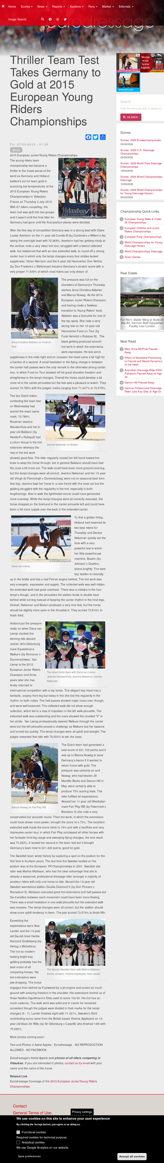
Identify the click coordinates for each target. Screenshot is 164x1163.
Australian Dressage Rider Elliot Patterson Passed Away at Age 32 (143, 373)
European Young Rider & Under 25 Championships (143, 220)
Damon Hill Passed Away (139, 382)
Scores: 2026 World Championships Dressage (141, 178)
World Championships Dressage (143, 251)
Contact (20, 1106)
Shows (16, 150)
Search (132, 117)
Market (107, 6)
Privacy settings (82, 1112)
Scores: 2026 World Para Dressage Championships (141, 164)
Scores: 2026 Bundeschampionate (140, 140)
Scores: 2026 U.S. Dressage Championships (137, 151)
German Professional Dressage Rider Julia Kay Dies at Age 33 (143, 389)
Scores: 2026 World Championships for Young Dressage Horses (141, 191)
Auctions (76, 6)
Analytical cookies (33, 1142)
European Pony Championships (143, 237)
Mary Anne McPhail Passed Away (141, 350)
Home (12, 6)
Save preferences (29, 1156)
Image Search (17, 19)
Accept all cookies (132, 1156)
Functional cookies (34, 1132)
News (41, 6)
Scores (26, 6)
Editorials (125, 6)
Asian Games (133, 257)
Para (91, 6)
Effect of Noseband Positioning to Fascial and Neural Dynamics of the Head (143, 361)
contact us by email (77, 1063)
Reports (57, 6)
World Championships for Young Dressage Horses (143, 244)
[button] (123, 303)
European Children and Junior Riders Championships (142, 229)
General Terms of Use (32, 1112)
